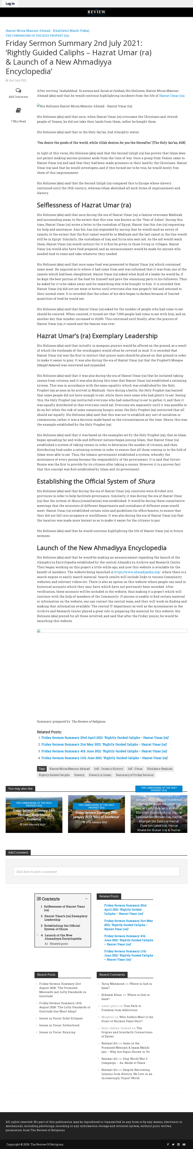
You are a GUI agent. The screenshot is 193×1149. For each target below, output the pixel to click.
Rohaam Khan (111, 995)
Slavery (79, 775)
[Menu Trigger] (4, 4)
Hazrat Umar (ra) (171, 96)
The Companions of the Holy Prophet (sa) (37, 35)
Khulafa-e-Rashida (159, 769)
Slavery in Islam (100, 775)
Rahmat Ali (109, 1043)
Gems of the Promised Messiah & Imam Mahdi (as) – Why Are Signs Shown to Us (125, 1047)
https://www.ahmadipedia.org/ (137, 572)
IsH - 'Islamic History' (108, 769)
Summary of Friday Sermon (135, 775)
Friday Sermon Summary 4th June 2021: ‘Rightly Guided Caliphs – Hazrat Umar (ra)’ (104, 751)
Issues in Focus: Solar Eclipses (61, 1018)
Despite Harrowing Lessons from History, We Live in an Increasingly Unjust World (126, 1074)
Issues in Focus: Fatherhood (59, 1025)
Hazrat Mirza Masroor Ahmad (70, 769)
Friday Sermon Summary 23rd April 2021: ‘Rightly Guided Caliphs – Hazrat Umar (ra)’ (105, 738)
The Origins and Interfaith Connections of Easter (126, 1032)
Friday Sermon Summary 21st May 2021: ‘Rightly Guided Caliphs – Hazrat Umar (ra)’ (104, 744)
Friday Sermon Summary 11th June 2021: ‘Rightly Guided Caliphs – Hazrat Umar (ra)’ (104, 758)
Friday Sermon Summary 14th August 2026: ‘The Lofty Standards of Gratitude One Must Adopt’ (64, 1007)
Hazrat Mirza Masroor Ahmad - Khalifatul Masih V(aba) (47, 31)
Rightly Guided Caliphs (54, 775)
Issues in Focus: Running (57, 1032)
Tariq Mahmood (112, 984)
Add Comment (18, 96)
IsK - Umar (135, 769)
